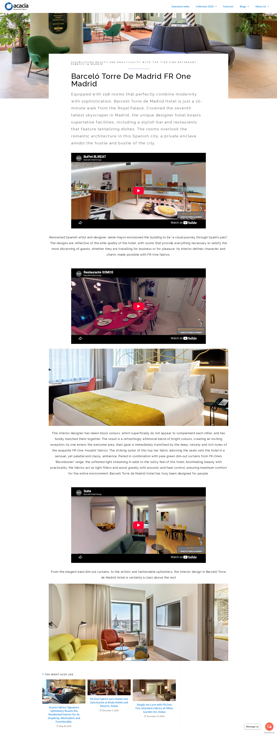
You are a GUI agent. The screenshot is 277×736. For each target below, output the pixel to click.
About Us (260, 6)
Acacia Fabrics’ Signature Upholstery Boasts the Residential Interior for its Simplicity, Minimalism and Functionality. (64, 715)
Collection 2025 (205, 6)
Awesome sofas (180, 6)
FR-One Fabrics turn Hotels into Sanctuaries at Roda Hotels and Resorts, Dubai (109, 702)
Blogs (243, 6)
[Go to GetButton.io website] (269, 733)
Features (228, 6)
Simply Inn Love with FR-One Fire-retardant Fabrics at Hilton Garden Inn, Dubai (154, 708)
